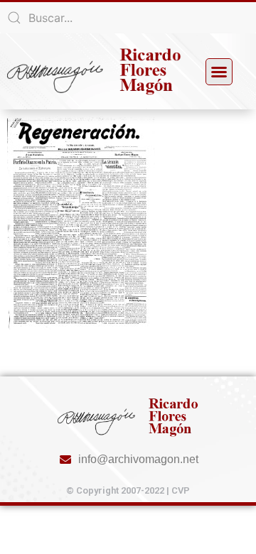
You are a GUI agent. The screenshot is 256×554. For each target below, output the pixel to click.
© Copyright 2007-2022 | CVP (128, 490)
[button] (219, 71)
